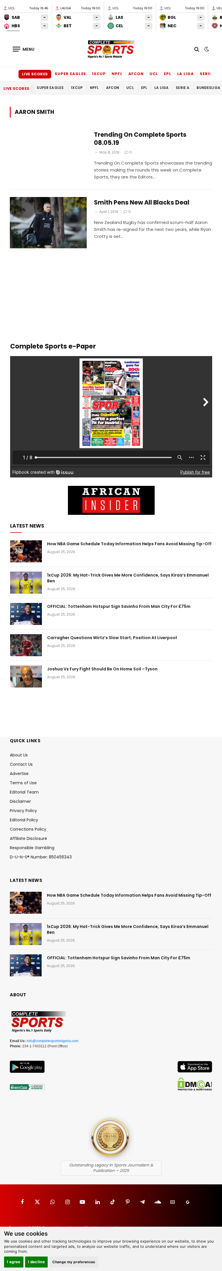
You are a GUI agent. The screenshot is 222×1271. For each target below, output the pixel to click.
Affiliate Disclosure (28, 838)
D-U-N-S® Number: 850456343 (41, 857)
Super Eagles (70, 73)
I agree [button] (14, 1261)
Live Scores (35, 74)
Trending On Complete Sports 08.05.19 (140, 139)
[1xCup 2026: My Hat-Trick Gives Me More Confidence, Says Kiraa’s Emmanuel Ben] (26, 583)
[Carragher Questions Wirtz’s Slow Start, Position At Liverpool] (26, 645)
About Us (19, 755)
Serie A (208, 73)
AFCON (136, 73)
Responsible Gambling (32, 848)
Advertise (19, 773)
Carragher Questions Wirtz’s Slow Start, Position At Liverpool (112, 638)
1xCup (99, 73)
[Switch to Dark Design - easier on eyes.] (206, 49)
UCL (153, 73)
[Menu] (24, 49)
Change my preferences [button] (73, 1262)
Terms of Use (23, 783)
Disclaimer (20, 801)
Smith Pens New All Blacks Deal (141, 202)
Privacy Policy (23, 811)
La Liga (185, 73)
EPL (167, 73)
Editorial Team (24, 792)
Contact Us (21, 764)
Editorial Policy (24, 820)
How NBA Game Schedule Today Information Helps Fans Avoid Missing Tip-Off (129, 544)
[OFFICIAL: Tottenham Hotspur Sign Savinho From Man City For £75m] (26, 614)
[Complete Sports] (111, 49)
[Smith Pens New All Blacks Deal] (48, 222)
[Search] (196, 49)
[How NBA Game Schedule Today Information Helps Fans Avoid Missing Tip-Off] (26, 551)
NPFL (117, 73)
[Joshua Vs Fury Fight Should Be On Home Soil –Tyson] (26, 676)
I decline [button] (36, 1261)
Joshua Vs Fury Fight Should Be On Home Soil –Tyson (102, 669)
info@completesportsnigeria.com (52, 1041)
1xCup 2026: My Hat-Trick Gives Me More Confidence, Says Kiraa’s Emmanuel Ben (128, 578)
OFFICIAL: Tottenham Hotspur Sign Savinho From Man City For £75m (118, 606)
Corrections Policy (28, 829)
